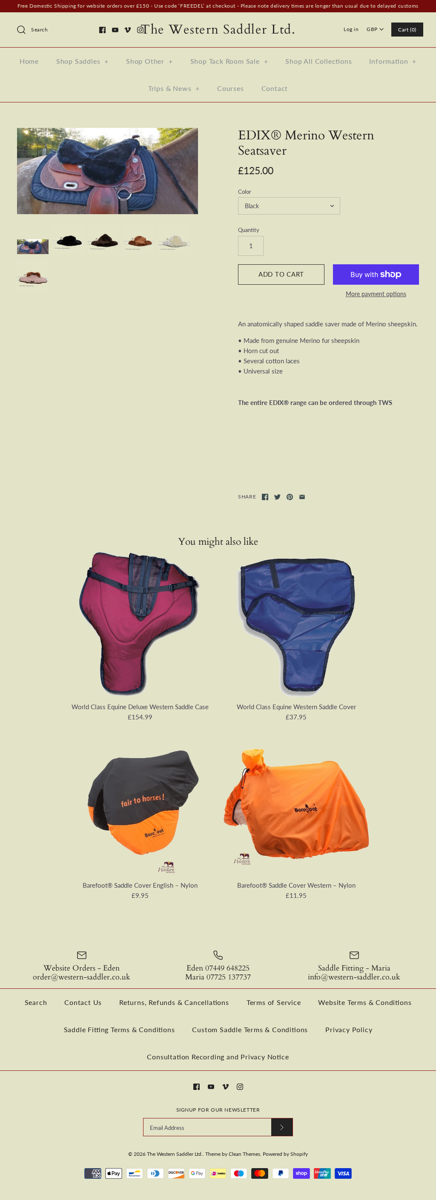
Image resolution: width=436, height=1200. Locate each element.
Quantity (248, 229)
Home (29, 61)
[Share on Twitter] (277, 497)
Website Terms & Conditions (364, 1002)
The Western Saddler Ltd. (175, 1154)
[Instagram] (140, 30)
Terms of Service (274, 1002)
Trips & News (174, 88)
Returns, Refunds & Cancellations (174, 1002)
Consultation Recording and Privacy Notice (218, 1057)
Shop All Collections (318, 61)
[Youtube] (115, 30)
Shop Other (149, 61)
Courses (230, 88)
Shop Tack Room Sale (229, 61)
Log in (351, 29)
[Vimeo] (127, 30)
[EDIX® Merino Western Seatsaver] (107, 171)
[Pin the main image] (290, 497)
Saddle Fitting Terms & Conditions (119, 1029)
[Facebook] (102, 30)
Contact (274, 88)
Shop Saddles (82, 61)
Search (36, 1002)
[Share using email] (302, 497)
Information (392, 61)
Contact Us (83, 1002)
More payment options (376, 294)
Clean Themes (244, 1154)
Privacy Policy (348, 1029)
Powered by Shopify (285, 1154)
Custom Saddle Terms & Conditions (250, 1029)
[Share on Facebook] (265, 497)
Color (244, 191)
